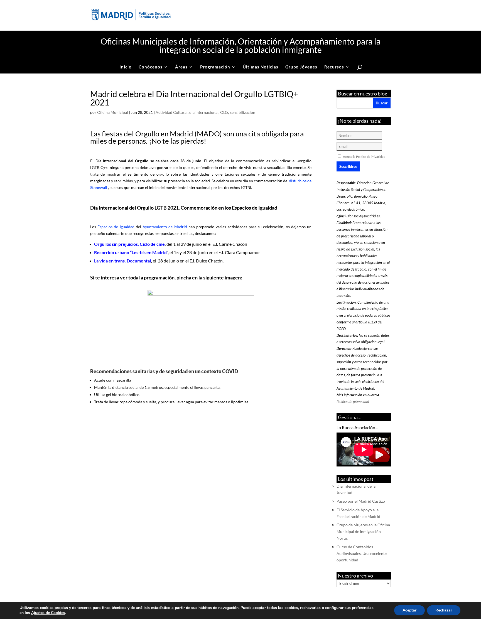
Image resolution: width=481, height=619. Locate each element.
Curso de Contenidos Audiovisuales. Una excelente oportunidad (362, 553)
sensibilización (242, 112)
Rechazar (443, 610)
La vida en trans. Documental (122, 260)
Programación (215, 67)
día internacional (204, 112)
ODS (224, 112)
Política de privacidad (353, 401)
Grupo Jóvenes (301, 67)
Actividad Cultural (172, 112)
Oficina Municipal (112, 112)
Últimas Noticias (260, 67)
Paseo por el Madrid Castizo (361, 501)
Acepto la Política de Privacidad (364, 156)
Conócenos (151, 67)
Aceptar (409, 610)
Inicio (125, 67)
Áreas (181, 67)
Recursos (334, 67)
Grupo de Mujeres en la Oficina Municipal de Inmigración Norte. (363, 531)
